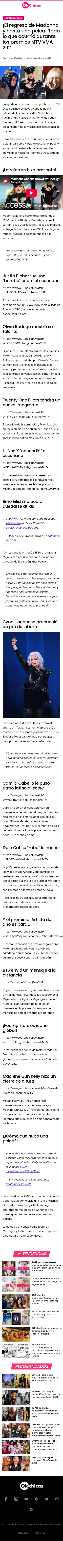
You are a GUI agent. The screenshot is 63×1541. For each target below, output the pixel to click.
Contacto (23, 1533)
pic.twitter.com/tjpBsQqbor (22, 527)
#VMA (15, 518)
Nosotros (40, 1533)
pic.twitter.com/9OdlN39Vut (23, 1171)
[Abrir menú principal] (5, 5)
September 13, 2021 (18, 1184)
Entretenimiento (13, 17)
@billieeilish (13, 523)
